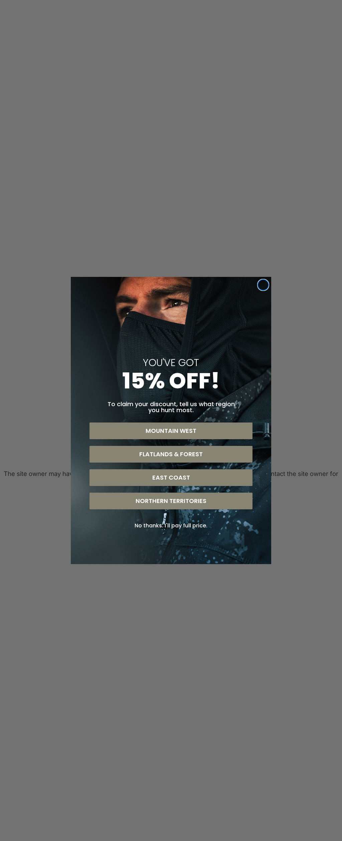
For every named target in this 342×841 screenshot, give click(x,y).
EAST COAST (171, 477)
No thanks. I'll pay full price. (171, 525)
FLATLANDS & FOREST (171, 454)
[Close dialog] (263, 285)
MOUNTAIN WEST (171, 431)
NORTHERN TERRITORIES (171, 501)
